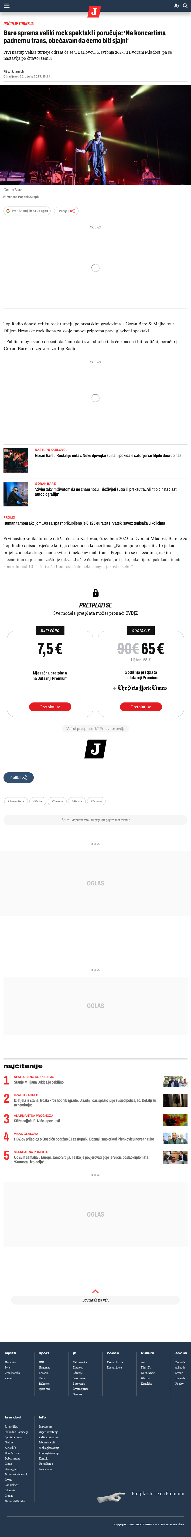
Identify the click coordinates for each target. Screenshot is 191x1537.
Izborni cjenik (47, 1442)
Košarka (43, 1373)
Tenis (42, 1378)
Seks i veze (79, 1378)
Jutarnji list (11, 1426)
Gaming (77, 1394)
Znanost (78, 1367)
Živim (8, 1480)
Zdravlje (78, 1373)
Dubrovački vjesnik (16, 1474)
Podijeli (64, 211)
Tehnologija (80, 1362)
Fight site (44, 1384)
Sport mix (44, 1389)
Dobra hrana (12, 1458)
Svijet (8, 1367)
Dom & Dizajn (13, 1453)
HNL (41, 1362)
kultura (147, 1353)
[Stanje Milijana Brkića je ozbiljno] (175, 1081)
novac (113, 1353)
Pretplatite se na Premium (158, 1494)
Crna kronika (12, 1373)
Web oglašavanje (49, 1448)
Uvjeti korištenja (48, 1432)
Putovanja (79, 1384)
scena (181, 1353)
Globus (9, 1442)
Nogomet (44, 1367)
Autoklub (10, 1448)
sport (44, 1353)
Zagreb (9, 1378)
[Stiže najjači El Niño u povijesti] (175, 1120)
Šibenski (10, 1490)
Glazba (145, 1378)
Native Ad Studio (15, 1501)
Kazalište (146, 1384)
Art (143, 1362)
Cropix (9, 1496)
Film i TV (146, 1367)
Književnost (148, 1373)
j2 (74, 1353)
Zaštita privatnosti (49, 1437)
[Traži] (185, 6)
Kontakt (43, 1458)
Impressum (45, 1426)
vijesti (10, 1353)
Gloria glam (11, 1469)
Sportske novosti (14, 1437)
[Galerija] (95, 135)
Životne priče (81, 1389)
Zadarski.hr (11, 1485)
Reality (179, 1384)
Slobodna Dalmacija (16, 1432)
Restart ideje (114, 1367)
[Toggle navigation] (6, 6)
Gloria (8, 1464)
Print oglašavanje (49, 1453)
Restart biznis (115, 1362)
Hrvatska (10, 1362)
